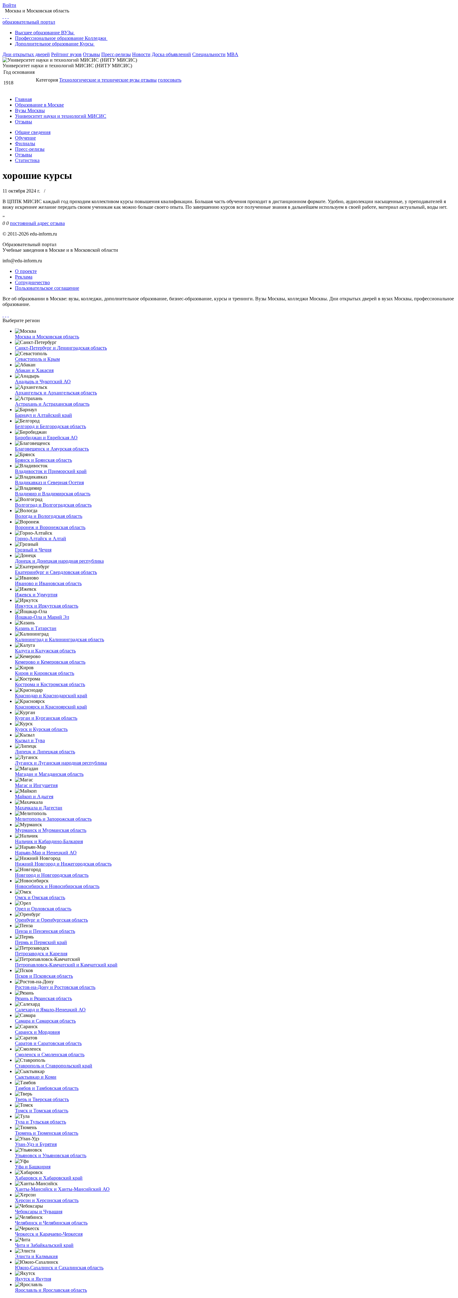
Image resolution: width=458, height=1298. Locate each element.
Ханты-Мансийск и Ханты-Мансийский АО (62, 1189)
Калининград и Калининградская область (59, 639)
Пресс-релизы (116, 54)
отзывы (149, 80)
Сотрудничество (32, 282)
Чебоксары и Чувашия (38, 1211)
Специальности (209, 54)
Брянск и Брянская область (43, 460)
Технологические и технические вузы (100, 80)
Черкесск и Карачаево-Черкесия (49, 1234)
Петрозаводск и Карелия (41, 953)
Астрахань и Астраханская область (52, 404)
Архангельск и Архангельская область (56, 392)
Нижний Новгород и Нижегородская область (63, 863)
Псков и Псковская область (44, 976)
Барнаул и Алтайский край (43, 415)
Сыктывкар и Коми (35, 1077)
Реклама (23, 276)
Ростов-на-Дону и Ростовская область (55, 987)
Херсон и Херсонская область (47, 1200)
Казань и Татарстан (35, 628)
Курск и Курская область (41, 729)
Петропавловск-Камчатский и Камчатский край (66, 964)
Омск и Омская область (40, 897)
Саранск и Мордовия (37, 1032)
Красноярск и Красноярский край (51, 706)
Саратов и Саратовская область (48, 1043)
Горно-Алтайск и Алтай (40, 538)
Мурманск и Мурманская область (50, 830)
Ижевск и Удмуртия (36, 594)
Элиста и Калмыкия (36, 1256)
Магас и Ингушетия (36, 785)
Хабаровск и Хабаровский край (49, 1178)
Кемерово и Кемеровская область (50, 662)
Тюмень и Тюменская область (46, 1133)
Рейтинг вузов (66, 54)
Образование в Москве (39, 104)
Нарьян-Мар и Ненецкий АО (46, 852)
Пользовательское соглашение (47, 288)
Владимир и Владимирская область (52, 493)
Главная (23, 99)
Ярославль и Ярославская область (51, 1290)
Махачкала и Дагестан (38, 807)
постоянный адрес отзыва (37, 223)
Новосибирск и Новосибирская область (57, 886)
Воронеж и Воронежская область (50, 527)
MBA (232, 54)
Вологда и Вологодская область (48, 516)
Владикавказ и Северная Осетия (49, 482)
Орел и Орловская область (43, 908)
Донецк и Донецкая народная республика (59, 561)
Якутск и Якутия (33, 1278)
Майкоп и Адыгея (34, 796)
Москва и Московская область (47, 336)
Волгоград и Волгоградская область (53, 505)
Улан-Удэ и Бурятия (36, 1144)
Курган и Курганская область (46, 718)
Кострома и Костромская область (50, 684)
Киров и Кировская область (44, 673)
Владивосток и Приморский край (51, 471)
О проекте (26, 271)
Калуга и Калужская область (45, 650)
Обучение (25, 138)
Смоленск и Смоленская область (49, 1054)
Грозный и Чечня (33, 549)
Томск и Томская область (41, 1110)
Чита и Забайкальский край (44, 1245)
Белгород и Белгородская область (50, 426)
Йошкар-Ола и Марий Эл (42, 617)
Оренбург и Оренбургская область (51, 920)
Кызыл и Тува (30, 740)
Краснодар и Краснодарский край (51, 695)
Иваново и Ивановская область (48, 583)
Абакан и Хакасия (34, 370)
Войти (9, 5)
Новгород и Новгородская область (51, 875)
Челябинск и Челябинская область (51, 1222)
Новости (141, 54)
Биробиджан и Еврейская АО (46, 437)
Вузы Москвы (30, 110)
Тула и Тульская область (40, 1121)
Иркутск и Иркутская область (46, 605)
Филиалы (25, 143)
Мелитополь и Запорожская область (53, 819)
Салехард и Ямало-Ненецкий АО (50, 1009)
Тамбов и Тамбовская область (47, 1088)
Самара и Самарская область (45, 1021)
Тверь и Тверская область (42, 1099)
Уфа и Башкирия (32, 1166)
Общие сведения (32, 132)
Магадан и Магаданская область (49, 774)
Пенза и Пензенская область (45, 931)
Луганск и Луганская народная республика (61, 763)
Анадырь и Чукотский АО (43, 381)
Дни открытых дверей (26, 54)
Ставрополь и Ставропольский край (53, 1065)
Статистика (27, 160)
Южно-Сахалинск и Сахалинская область (59, 1267)
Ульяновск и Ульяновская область (50, 1155)
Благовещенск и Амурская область (52, 448)
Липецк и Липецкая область (45, 751)
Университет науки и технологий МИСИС (60, 116)
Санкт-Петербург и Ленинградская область (61, 348)
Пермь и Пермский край (41, 942)
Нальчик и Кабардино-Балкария (49, 841)
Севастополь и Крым (37, 359)
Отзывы (91, 54)
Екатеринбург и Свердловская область (56, 572)
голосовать (169, 80)
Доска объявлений (171, 54)
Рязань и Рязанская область (43, 998)
